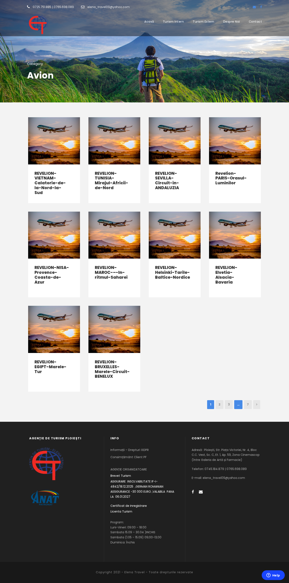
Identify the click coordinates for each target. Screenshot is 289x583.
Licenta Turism (121, 511)
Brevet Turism (120, 476)
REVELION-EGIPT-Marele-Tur (50, 367)
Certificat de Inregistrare (128, 506)
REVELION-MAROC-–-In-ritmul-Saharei (111, 272)
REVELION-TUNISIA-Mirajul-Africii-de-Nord (111, 181)
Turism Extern (203, 21)
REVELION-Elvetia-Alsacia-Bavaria (226, 275)
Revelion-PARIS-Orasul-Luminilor (231, 178)
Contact (255, 21)
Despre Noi (231, 21)
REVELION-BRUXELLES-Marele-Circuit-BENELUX (112, 369)
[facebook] (261, 7)
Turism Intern (173, 21)
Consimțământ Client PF (128, 457)
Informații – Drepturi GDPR (129, 450)
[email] (254, 7)
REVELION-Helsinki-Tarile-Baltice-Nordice (172, 272)
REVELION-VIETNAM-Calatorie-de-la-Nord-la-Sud (50, 183)
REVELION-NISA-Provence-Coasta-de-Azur (51, 275)
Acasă (149, 21)
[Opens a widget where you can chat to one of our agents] (273, 575)
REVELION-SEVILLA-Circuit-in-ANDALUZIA (167, 181)
